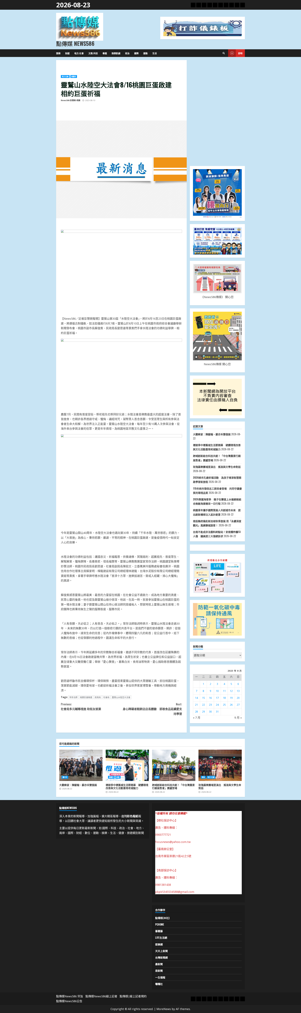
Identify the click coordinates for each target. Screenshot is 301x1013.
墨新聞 (159, 964)
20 (238, 698)
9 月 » (238, 718)
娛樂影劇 (116, 53)
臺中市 (65, 777)
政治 (127, 53)
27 (238, 704)
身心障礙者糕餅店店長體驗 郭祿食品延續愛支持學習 (152, 709)
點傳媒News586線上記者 (101, 996)
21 (196, 704)
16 (210, 698)
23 (210, 704)
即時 (240, 53)
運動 (145, 53)
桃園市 (73, 76)
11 (224, 691)
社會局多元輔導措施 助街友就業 (81, 706)
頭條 (58, 53)
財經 (67, 53)
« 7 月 (196, 718)
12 (231, 691)
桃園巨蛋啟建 (86, 697)
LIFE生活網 (161, 937)
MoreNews (163, 1009)
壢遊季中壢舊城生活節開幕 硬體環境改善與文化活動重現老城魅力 (127, 765)
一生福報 (160, 977)
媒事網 (159, 944)
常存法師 (73, 697)
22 (203, 704)
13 (238, 691)
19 (231, 698)
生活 (154, 53)
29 (203, 712)
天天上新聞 (161, 951)
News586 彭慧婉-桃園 (70, 100)
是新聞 (159, 970)
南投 (203, 777)
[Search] (224, 53)
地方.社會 (79, 53)
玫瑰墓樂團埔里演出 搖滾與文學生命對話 (218, 467)
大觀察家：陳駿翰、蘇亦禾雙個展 (212, 434)
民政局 (98, 697)
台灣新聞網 (161, 957)
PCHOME (159, 924)
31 (217, 712)
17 (217, 698)
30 (210, 712)
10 (217, 691)
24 (217, 704)
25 (224, 704)
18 (224, 698)
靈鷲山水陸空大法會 (121, 697)
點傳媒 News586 (75, 43)
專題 (105, 53)
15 (203, 698)
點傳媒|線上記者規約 (133, 996)
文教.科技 (93, 53)
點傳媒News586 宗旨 (69, 996)
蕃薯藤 (159, 931)
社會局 (106, 697)
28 (196, 712)
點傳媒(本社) (162, 918)
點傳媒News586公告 (69, 1001)
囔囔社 (159, 984)
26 (231, 704)
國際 (136, 53)
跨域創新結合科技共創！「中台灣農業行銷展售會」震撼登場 (173, 765)
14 (196, 698)
